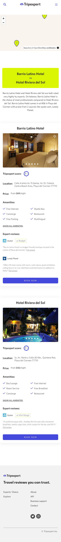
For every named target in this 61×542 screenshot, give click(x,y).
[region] (30, 33)
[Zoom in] (3, 18)
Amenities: (9, 202)
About (33, 492)
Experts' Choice (10, 492)
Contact (34, 505)
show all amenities (13, 226)
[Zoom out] (3, 23)
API (32, 496)
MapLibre (27, 48)
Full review (30, 250)
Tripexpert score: (12, 173)
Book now (30, 280)
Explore (7, 496)
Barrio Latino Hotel (30, 128)
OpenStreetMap (40, 48)
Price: (6, 193)
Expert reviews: (11, 233)
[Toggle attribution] (58, 48)
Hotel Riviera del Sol (30, 303)
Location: (8, 183)
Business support (38, 501)
